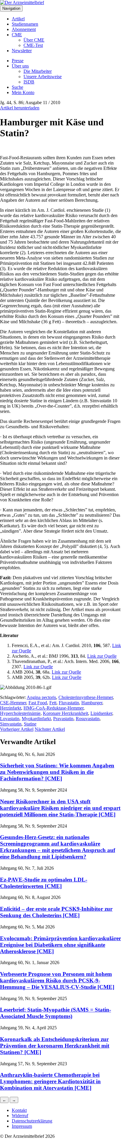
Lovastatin (9, 718)
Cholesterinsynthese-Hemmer (85, 697)
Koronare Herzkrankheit (65, 713)
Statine (30, 723)
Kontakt (19, 1110)
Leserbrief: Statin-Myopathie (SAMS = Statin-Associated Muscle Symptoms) (55, 1013)
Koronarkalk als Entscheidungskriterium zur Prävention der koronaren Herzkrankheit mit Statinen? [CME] (54, 1045)
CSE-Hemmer (13, 702)
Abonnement (24, 29)
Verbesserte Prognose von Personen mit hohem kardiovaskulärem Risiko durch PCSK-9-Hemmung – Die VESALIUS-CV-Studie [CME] (57, 980)
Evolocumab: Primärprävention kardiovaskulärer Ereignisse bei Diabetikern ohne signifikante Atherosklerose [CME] (60, 944)
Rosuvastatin (88, 718)
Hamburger (91, 702)
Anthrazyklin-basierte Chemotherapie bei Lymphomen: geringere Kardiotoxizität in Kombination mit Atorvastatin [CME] (50, 1081)
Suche (17, 87)
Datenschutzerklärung (32, 1120)
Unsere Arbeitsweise (42, 76)
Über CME (33, 39)
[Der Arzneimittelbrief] (22, 2)
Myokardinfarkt (36, 718)
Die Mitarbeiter (37, 71)
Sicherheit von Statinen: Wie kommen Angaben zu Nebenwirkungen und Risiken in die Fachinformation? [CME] (57, 772)
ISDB (28, 81)
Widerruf (20, 1115)
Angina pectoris (41, 697)
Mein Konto (23, 92)
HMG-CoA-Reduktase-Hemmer (53, 707)
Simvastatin (10, 723)
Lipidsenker (101, 713)
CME (17, 34)
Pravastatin (63, 718)
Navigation (11, 8)
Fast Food (37, 702)
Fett (52, 702)
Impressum (22, 1126)
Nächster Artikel (50, 729)
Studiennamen (25, 24)
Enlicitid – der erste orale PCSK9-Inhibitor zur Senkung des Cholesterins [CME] (56, 912)
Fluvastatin (69, 702)
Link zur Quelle (102, 656)
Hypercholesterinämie (20, 713)
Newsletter (22, 50)
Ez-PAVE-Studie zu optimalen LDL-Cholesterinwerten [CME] (43, 883)
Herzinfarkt (10, 707)
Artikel (18, 18)
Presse (17, 60)
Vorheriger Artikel (16, 729)
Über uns (20, 65)
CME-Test (33, 45)
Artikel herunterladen (19, 107)
